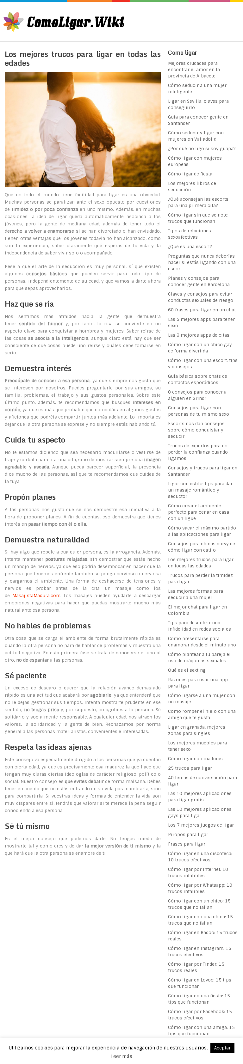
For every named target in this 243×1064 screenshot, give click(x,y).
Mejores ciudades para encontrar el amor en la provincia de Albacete (194, 69)
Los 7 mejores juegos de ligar (201, 825)
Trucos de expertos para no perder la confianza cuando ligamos (198, 452)
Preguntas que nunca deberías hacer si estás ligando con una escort (202, 262)
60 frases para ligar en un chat (202, 310)
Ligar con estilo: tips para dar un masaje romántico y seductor (200, 490)
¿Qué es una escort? (190, 246)
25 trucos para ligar (190, 768)
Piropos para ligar (188, 834)
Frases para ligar (186, 844)
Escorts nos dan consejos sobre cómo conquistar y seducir (196, 430)
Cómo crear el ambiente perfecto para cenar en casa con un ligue (198, 512)
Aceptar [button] (222, 1048)
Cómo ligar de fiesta (190, 174)
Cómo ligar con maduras (195, 758)
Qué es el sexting (187, 670)
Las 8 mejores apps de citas (198, 335)
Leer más (121, 1056)
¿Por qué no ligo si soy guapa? (202, 148)
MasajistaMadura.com (36, 595)
